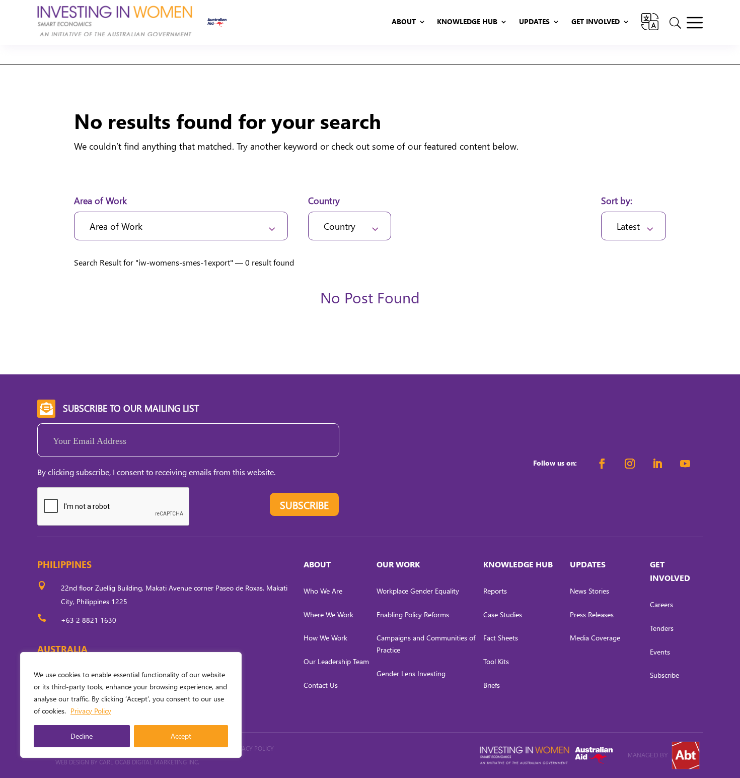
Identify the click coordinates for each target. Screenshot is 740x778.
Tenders (662, 628)
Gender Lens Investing (411, 673)
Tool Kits (496, 661)
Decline (81, 736)
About (404, 22)
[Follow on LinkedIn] (657, 463)
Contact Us (321, 685)
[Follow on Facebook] (602, 463)
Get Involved (595, 22)
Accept (181, 736)
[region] (131, 705)
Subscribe (664, 675)
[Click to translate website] (649, 22)
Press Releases (592, 614)
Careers (661, 604)
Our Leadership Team (336, 661)
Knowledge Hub (467, 22)
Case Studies (502, 614)
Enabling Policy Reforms (413, 614)
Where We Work (328, 614)
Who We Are (323, 591)
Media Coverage (595, 637)
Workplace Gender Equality (418, 591)
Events (660, 652)
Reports (495, 591)
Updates (534, 22)
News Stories (589, 591)
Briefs (491, 685)
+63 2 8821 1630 (88, 620)
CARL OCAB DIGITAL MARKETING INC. (148, 762)
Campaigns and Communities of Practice (426, 644)
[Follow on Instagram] (630, 463)
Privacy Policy (90, 711)
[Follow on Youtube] (685, 463)
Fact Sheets (500, 637)
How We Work (325, 637)
